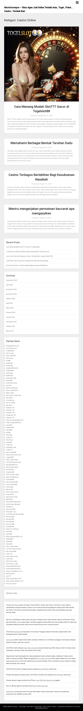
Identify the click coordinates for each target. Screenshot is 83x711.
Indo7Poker (10, 469)
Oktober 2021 (10, 326)
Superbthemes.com (41, 708)
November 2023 (11, 294)
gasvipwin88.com (12, 465)
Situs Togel (10, 353)
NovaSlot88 (10, 519)
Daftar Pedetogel (11, 388)
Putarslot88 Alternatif (13, 566)
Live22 (18, 622)
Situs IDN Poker (43, 669)
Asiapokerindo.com (12, 346)
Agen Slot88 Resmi (12, 477)
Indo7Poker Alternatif (13, 502)
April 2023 (9, 303)
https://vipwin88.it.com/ (14, 579)
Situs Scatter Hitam (12, 474)
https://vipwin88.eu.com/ (14, 571)
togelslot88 (10, 370)
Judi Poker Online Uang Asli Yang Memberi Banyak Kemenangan (27, 261)
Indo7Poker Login (12, 564)
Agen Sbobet (10, 574)
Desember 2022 (11, 322)
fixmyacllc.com (11, 512)
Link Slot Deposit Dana (13, 462)
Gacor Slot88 (10, 403)
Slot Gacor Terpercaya (13, 395)
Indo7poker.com (11, 348)
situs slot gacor (11, 583)
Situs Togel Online (12, 460)
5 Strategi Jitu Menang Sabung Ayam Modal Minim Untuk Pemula (27, 252)
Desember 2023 (11, 289)
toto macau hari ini (43, 658)
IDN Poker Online (11, 561)
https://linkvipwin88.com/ (14, 536)
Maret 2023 (10, 308)
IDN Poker (9, 398)
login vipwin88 (10, 509)
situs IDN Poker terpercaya (45, 680)
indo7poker (10, 487)
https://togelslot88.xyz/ (14, 422)
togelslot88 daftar (12, 368)
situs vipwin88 (10, 356)
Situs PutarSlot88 (12, 482)
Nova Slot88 (10, 517)
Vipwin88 (9, 380)
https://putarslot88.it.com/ (15, 581)
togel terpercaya (11, 383)
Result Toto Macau (12, 529)
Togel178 (9, 437)
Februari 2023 (10, 312)
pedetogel (9, 363)
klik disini (9, 405)
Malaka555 (9, 539)
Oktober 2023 (10, 299)
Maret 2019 (10, 331)
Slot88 (8, 432)
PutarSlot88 (10, 472)
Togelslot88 (10, 351)
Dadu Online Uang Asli (30, 648)
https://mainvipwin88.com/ (15, 420)
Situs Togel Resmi (12, 390)
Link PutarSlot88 (11, 484)
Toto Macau (10, 400)
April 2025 (9, 285)
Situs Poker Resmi (12, 467)
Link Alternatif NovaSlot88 (14, 514)
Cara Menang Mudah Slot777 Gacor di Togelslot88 (22, 247)
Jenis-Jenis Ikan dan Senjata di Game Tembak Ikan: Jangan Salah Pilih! (29, 256)
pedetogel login (11, 378)
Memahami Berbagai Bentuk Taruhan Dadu (41, 143)
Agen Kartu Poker (12, 497)
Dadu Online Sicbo (12, 556)
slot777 (8, 576)
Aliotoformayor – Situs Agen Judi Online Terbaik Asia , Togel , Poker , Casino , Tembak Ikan (38, 9)
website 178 (10, 408)
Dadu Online (10, 494)
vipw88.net (9, 507)
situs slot (9, 554)
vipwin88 (9, 425)
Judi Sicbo (9, 559)
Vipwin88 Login (11, 447)
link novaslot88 (11, 452)
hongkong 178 (11, 415)
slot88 (8, 361)
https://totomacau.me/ (13, 455)
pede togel (9, 640)
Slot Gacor (9, 358)
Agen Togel (10, 393)
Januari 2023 (10, 317)
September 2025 (11, 280)
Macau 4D (9, 489)
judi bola (9, 385)
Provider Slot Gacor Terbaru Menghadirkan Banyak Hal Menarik (26, 265)
